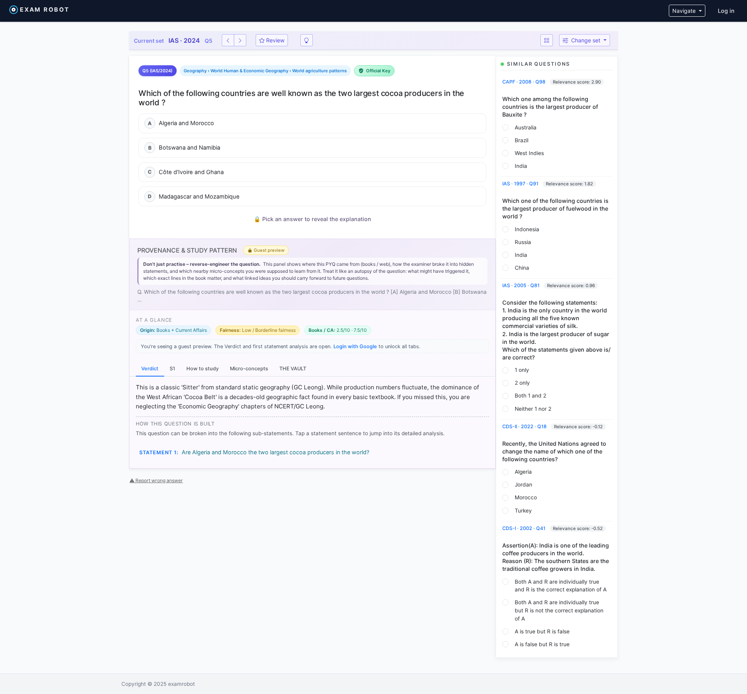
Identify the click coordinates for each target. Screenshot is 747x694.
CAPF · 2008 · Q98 (524, 82)
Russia (523, 242)
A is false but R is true (542, 644)
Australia (526, 127)
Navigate (684, 10)
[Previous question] (228, 40)
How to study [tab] (202, 368)
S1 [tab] (172, 368)
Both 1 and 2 (530, 395)
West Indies (529, 153)
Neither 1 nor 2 (533, 409)
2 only (522, 383)
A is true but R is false (542, 631)
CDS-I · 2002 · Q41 (524, 528)
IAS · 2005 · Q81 (521, 285)
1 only (522, 370)
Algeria (523, 472)
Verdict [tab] (149, 368)
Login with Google (355, 346)
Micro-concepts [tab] (249, 368)
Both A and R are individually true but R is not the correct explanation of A (559, 610)
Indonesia (527, 229)
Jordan (523, 484)
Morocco (526, 497)
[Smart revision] (306, 40)
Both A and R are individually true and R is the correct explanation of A (561, 586)
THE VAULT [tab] (292, 368)
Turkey (523, 510)
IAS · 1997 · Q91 (521, 184)
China (522, 268)
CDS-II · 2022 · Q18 (525, 426)
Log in (726, 10)
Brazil (521, 140)
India (521, 166)
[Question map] (546, 40)
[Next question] (240, 40)
